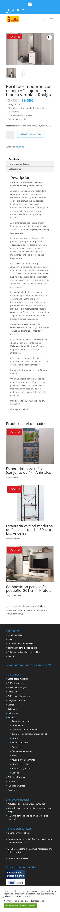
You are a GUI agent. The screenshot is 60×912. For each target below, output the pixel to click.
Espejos (15, 772)
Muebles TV (17, 725)
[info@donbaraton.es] (30, 3)
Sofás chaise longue (17, 687)
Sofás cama (13, 691)
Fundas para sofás (16, 785)
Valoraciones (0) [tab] (16, 169)
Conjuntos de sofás (17, 700)
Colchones (13, 709)
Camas (11, 704)
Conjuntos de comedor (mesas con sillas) (31, 734)
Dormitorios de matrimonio (24, 729)
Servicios (12, 790)
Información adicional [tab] (19, 164)
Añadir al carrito (30, 134)
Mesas (15, 738)
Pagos (10, 639)
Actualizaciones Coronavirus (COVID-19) (26, 804)
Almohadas (13, 781)
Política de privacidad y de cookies (24, 652)
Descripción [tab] (14, 159)
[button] (49, 37)
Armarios (16, 747)
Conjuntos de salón (21, 721)
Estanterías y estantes (22, 768)
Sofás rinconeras (16, 683)
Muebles (20, 146)
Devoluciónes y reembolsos (20, 643)
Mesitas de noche (20, 764)
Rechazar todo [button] (37, 901)
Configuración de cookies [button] (16, 901)
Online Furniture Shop (18, 833)
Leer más (26, 896)
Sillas (14, 755)
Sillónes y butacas (16, 777)
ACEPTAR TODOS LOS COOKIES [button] (20, 905)
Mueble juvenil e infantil (23, 759)
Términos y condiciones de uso (22, 647)
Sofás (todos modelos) (18, 678)
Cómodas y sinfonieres (22, 751)
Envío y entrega (15, 635)
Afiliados (12, 656)
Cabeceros (13, 713)
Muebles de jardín (20, 742)
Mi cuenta (26, 10)
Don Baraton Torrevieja (19, 858)
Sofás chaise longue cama (20, 696)
